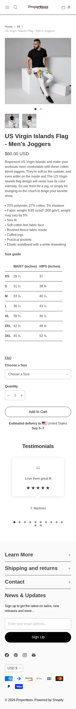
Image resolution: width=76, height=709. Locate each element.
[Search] (15, 7)
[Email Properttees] (36, 655)
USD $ (12, 668)
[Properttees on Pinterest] (18, 655)
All (18, 26)
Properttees (24, 700)
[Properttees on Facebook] (9, 655)
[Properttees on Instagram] (27, 655)
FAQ (8, 358)
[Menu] (7, 7)
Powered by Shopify (48, 700)
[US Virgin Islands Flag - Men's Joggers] (38, 71)
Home (9, 26)
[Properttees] (38, 7)
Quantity (11, 386)
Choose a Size (16, 365)
